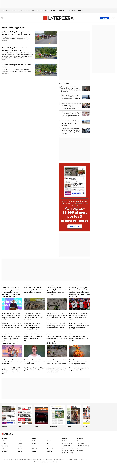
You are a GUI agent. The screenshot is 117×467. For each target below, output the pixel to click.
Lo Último (54, 11)
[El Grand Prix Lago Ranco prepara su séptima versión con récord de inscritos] (46, 37)
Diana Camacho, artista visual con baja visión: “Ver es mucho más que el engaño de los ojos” (79, 362)
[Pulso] (25, 424)
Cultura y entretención (32, 334)
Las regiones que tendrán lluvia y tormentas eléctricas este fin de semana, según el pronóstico (56, 325)
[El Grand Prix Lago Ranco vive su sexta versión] (46, 70)
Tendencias (50, 285)
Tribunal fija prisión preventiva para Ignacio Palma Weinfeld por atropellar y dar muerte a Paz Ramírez (11, 316)
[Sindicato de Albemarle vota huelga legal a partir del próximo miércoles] (34, 304)
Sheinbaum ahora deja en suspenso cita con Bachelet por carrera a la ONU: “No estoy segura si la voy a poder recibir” (71, 114)
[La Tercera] (9, 424)
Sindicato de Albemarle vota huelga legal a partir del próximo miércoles (33, 290)
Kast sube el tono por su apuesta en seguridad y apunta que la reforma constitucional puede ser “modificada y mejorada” (11, 292)
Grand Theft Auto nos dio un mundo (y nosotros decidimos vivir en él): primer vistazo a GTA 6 (11, 340)
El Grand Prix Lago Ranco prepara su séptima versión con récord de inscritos (16, 33)
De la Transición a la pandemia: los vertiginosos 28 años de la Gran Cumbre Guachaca (34, 362)
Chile (3, 285)
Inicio (3, 11)
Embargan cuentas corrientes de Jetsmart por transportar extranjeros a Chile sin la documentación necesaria (71, 123)
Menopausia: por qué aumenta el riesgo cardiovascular (79, 369)
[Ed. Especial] (57, 424)
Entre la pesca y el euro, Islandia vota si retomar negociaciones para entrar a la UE (56, 370)
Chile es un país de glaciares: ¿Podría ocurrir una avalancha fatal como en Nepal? (56, 291)
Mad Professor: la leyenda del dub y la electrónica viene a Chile (34, 369)
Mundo (42, 11)
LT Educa (80, 11)
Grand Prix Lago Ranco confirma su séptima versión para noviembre (15, 49)
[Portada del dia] (75, 196)
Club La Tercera (62, 11)
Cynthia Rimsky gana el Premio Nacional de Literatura (33, 339)
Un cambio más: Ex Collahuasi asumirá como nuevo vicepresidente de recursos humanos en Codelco (33, 326)
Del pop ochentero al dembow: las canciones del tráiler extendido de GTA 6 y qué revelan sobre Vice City (57, 316)
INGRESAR (113, 18)
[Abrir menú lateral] (2, 18)
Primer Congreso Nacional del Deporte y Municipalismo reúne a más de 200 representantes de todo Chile (79, 326)
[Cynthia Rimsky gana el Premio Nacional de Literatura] (34, 351)
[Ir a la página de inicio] (58, 18)
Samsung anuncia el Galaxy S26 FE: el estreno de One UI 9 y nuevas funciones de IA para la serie (11, 371)
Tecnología (27, 11)
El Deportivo (35, 11)
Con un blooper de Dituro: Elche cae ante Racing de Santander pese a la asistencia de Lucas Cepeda (79, 316)
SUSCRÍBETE (74, 227)
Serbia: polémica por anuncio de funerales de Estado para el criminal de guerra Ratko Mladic (56, 362)
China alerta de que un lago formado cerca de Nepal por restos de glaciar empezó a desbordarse (57, 340)
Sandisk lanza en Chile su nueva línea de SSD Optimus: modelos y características (11, 362)
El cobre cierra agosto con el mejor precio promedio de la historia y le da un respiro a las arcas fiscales (33, 316)
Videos (47, 11)
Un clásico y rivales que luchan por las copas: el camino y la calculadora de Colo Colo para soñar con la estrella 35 (79, 292)
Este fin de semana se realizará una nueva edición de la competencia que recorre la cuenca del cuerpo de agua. (16, 70)
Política (8, 11)
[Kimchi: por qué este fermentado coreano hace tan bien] (79, 351)
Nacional (14, 11)
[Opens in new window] (41, 424)
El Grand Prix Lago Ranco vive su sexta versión (16, 66)
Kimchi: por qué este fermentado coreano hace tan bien (78, 339)
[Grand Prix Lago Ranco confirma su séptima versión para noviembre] (46, 53)
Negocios (20, 11)
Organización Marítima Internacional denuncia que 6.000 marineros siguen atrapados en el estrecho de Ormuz (71, 97)
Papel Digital (72, 11)
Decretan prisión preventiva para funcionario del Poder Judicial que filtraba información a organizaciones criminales (71, 131)
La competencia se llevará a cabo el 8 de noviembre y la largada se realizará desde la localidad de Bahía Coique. (16, 37)
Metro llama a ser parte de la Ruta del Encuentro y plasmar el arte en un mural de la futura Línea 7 (12, 325)
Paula (71, 334)
